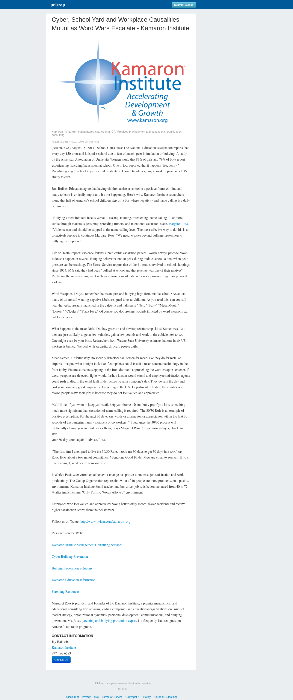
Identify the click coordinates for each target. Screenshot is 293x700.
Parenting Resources (65, 591)
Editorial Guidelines (165, 697)
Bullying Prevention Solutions (72, 568)
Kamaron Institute (64, 647)
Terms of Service (112, 697)
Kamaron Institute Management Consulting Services (87, 544)
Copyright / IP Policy (138, 697)
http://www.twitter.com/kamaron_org (105, 521)
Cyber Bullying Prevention (70, 556)
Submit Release (183, 5)
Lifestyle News (92, 142)
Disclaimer (72, 697)
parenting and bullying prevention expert (109, 620)
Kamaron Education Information (73, 579)
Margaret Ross (178, 223)
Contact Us (61, 659)
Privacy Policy (90, 697)
